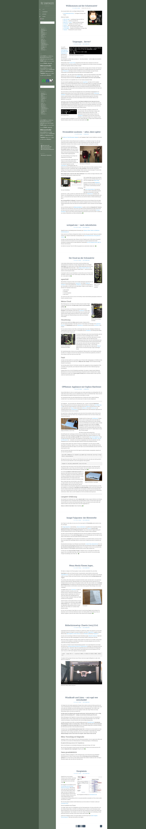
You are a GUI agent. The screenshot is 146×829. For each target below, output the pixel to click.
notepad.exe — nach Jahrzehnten (81, 225)
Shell (41, 71)
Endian (87, 406)
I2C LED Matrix (66, 28)
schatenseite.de (44, 44)
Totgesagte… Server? (81, 41)
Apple (44, 56)
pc (49, 68)
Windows (49, 75)
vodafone (45, 75)
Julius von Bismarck (81, 526)
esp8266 (48, 59)
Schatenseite (51, 69)
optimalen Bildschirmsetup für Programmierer (77, 646)
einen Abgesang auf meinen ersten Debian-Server (64, 52)
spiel (49, 71)
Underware (79, 325)
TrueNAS (78, 76)
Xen (71, 408)
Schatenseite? (45, 11)
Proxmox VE (71, 62)
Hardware (49, 61)
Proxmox (81, 310)
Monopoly (43, 40)
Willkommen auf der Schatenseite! (81, 5)
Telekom (47, 73)
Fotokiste (65, 29)
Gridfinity (78, 284)
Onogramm (81, 771)
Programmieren (42, 69)
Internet (42, 36)
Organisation (43, 43)
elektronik (42, 59)
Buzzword (42, 57)
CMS (42, 31)
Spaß (42, 48)
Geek (42, 35)
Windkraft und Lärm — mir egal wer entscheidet (81, 698)
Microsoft (50, 63)
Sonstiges (43, 47)
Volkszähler (63, 165)
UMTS (53, 73)
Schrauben (86, 633)
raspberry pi (47, 69)
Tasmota (97, 182)
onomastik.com (93, 794)
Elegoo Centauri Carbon (83, 267)
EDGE (50, 57)
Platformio (89, 193)
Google (44, 61)
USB (42, 75)
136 (84, 826)
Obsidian (79, 115)
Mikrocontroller (45, 66)
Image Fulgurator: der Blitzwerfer (82, 517)
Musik (45, 68)
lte (47, 63)
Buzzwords (43, 30)
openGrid (77, 283)
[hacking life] (51, 80)
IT (41, 38)
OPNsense (65, 70)
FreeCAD (88, 330)
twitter (49, 73)
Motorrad (42, 42)
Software (44, 71)
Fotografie (43, 34)
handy (47, 61)
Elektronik (43, 32)
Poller (98, 346)
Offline (48, 68)
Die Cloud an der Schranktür (81, 258)
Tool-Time (43, 49)
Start (43, 9)
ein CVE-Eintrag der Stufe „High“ (93, 242)
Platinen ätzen (66, 26)
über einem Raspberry (94, 437)
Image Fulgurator (66, 526)
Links (42, 39)
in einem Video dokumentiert (91, 544)
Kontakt (44, 16)
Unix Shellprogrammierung (68, 13)
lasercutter (41, 63)
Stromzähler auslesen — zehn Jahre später (82, 132)
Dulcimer (48, 57)
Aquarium (43, 93)
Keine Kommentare (86, 227)
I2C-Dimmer (65, 23)
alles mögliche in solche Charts (73, 633)
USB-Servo (65, 20)
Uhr (50, 73)
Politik (51, 68)
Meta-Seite (44, 14)
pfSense (84, 408)
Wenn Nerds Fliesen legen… (81, 565)
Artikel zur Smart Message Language (70, 137)
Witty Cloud (96, 180)
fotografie (51, 59)
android (41, 56)
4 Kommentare (86, 389)
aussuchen (96, 325)
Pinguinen (95, 633)
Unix (41, 75)
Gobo (89, 528)
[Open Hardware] (47, 80)
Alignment (90, 632)
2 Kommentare (86, 134)
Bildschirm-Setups (92, 635)
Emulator (45, 59)
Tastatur (42, 73)
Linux (45, 63)
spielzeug (51, 71)
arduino (50, 120)
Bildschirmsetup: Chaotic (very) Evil (81, 625)
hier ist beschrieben (90, 189)
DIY (45, 57)
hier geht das (90, 722)
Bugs (52, 120)
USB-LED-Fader (66, 19)
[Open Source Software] (44, 80)
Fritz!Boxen (94, 418)
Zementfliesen (64, 574)
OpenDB (84, 82)
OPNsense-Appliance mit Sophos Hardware (81, 386)
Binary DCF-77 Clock (67, 22)
